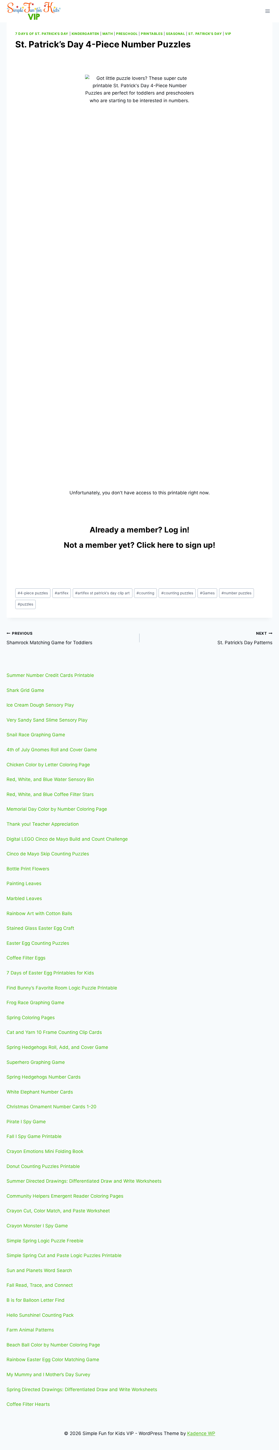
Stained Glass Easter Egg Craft (40, 928)
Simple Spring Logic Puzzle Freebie (45, 1240)
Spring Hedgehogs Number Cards (44, 1077)
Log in (175, 529)
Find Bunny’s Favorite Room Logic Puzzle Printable (62, 988)
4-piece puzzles (33, 593)
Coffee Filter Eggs (26, 958)
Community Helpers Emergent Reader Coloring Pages (65, 1196)
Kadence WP (201, 1433)
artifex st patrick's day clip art (102, 593)
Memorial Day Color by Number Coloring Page (57, 809)
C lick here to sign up (175, 545)
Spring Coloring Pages (31, 1017)
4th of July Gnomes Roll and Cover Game (52, 749)
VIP (228, 34)
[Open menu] (267, 11)
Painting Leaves (24, 883)
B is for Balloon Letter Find (36, 1300)
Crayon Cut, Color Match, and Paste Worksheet (58, 1210)
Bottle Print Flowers (28, 868)
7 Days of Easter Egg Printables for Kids (50, 973)
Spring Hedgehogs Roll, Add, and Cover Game (57, 1047)
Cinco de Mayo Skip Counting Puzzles (48, 853)
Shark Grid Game (25, 690)
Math (107, 34)
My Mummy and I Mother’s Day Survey (48, 1374)
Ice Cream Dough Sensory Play (40, 705)
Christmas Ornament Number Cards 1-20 (51, 1106)
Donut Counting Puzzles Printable (43, 1166)
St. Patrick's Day (205, 34)
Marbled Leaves (24, 898)
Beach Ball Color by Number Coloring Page (53, 1345)
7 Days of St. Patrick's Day (41, 34)
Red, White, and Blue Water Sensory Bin (50, 779)
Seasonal (175, 34)
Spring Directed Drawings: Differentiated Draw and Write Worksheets (82, 1389)
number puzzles (236, 593)
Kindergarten (85, 34)
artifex (61, 593)
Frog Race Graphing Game (35, 1002)
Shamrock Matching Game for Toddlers (49, 638)
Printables (152, 34)
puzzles (25, 604)
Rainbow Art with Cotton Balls (39, 913)
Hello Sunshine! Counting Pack (40, 1315)
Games (207, 593)
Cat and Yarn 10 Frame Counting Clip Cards (54, 1032)
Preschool (127, 34)
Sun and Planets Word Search (39, 1270)
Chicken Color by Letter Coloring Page (48, 764)
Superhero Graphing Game (36, 1062)
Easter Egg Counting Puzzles (38, 943)
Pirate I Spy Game (26, 1121)
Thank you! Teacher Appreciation (43, 824)
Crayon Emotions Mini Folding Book (45, 1151)
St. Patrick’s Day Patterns (244, 638)
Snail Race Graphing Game (36, 734)
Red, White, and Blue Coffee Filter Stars (50, 794)
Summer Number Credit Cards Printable (50, 675)
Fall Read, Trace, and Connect (40, 1285)
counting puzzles (177, 593)
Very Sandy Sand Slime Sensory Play (47, 720)
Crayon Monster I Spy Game (37, 1225)
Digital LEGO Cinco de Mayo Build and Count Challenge (67, 839)
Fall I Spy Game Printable (34, 1136)
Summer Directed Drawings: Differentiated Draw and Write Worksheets (84, 1181)
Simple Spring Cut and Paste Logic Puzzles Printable (64, 1255)
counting (145, 593)
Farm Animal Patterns (30, 1330)
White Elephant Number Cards (40, 1092)
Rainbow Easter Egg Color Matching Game (53, 1359)
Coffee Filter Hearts (28, 1404)
